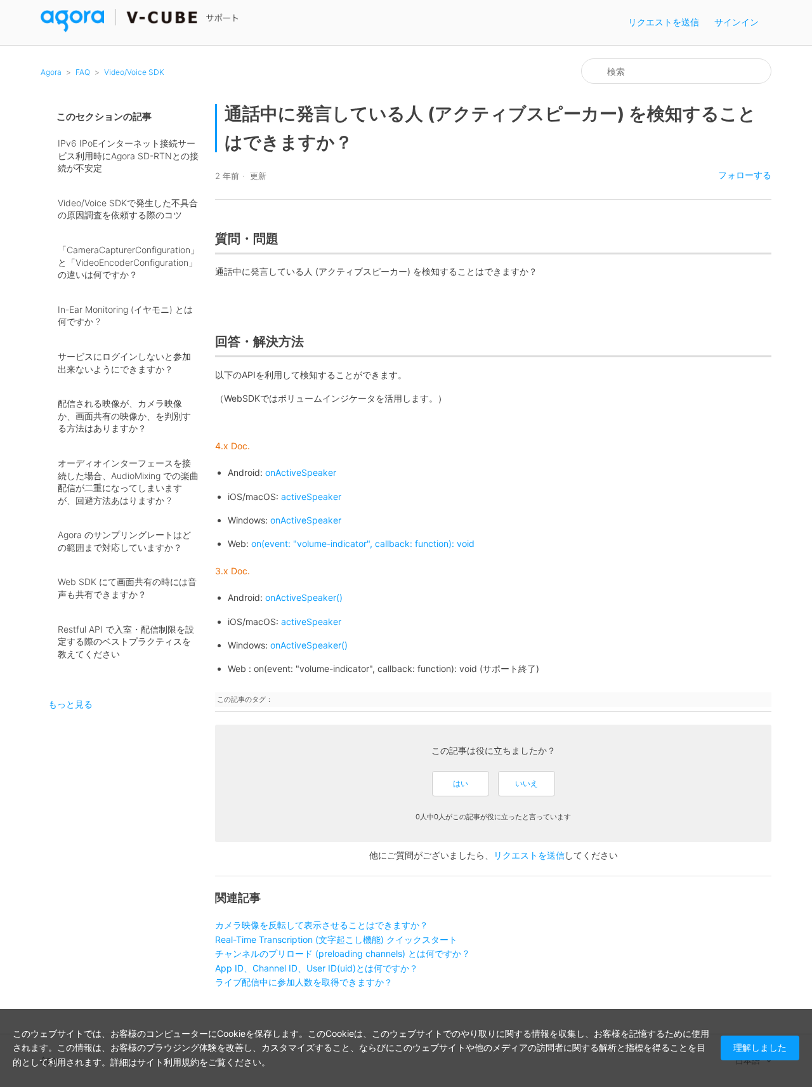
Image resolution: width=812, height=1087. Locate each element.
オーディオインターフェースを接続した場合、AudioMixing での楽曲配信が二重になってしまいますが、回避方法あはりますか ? (128, 482)
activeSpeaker (311, 621)
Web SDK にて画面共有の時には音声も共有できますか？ (127, 588)
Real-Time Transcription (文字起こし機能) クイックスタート (336, 939)
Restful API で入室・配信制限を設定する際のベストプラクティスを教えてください (126, 641)
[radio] (460, 783)
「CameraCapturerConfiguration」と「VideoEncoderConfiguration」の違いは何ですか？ (128, 262)
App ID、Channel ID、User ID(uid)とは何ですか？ (316, 968)
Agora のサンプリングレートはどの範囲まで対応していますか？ (124, 541)
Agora (51, 72)
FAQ (82, 72)
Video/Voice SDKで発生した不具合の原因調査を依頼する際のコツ (128, 209)
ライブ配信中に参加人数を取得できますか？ (304, 982)
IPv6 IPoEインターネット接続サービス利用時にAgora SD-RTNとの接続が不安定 (128, 155)
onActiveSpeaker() (304, 597)
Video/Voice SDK (134, 72)
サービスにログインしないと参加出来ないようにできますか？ (124, 362)
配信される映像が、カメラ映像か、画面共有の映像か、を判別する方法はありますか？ (124, 415)
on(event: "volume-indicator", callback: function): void (363, 543)
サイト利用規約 (168, 1062)
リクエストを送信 (663, 21)
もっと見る (70, 704)
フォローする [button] (744, 174)
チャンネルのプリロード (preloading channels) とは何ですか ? (341, 953)
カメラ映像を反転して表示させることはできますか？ (321, 924)
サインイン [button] (736, 21)
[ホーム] (140, 28)
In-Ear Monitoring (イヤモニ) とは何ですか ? (125, 315)
